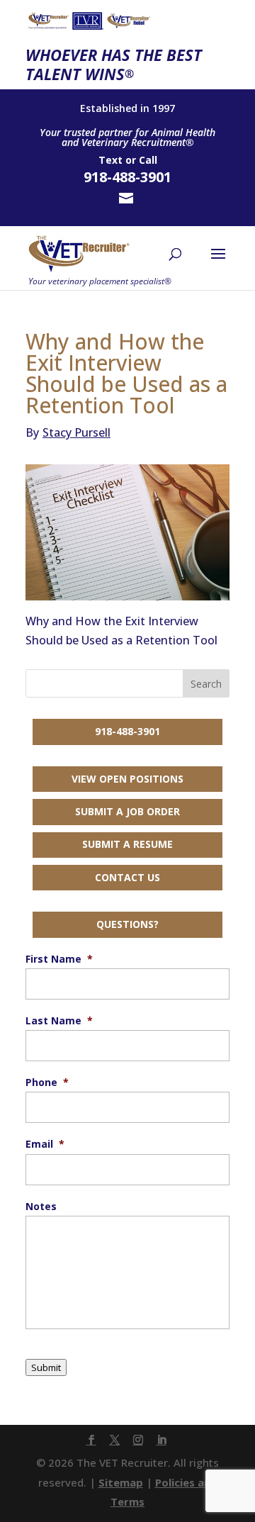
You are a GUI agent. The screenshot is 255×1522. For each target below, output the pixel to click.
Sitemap (120, 1482)
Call (148, 160)
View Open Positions (127, 778)
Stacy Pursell (68, 432)
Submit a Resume (127, 844)
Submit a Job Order (127, 811)
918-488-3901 (127, 731)
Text (110, 160)
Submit (46, 1367)
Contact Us (127, 877)
